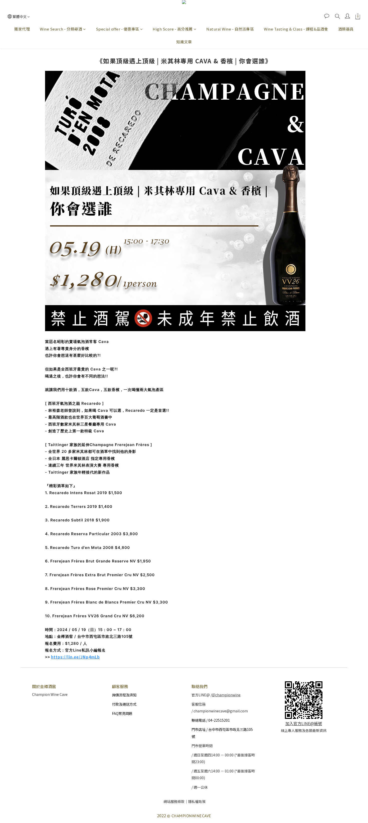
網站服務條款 (174, 801)
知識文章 (184, 41)
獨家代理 (22, 29)
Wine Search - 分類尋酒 (61, 29)
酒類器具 (346, 29)
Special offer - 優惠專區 (117, 29)
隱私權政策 (197, 801)
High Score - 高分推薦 (173, 29)
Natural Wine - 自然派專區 (230, 29)
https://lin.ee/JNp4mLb (75, 657)
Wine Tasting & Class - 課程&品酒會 (296, 29)
